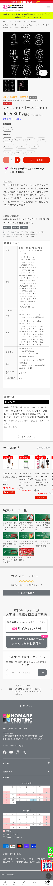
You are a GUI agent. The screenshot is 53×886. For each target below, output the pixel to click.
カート (23, 884)
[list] (26, 55)
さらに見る (26, 436)
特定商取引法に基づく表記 (28, 861)
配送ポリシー (9, 861)
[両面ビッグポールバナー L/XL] (42, 462)
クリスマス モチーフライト (37, 25)
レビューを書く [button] (26, 592)
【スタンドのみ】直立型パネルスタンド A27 (26, 476)
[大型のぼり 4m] (10, 462)
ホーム (5, 231)
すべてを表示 (43, 447)
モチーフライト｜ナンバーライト (15, 27)
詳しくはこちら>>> (32, 17)
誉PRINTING (15, 854)
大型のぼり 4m (9, 473)
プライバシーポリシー (26, 859)
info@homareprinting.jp (13, 745)
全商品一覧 (11, 236)
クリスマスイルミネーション (14, 25)
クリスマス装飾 (30, 21)
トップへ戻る (25, 706)
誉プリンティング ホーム (12, 21)
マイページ (35, 884)
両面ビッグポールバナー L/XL (42, 475)
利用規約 (41, 859)
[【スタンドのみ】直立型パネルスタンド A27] (26, 462)
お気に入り (47, 882)
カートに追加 (36, 159)
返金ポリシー (9, 859)
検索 (14, 884)
